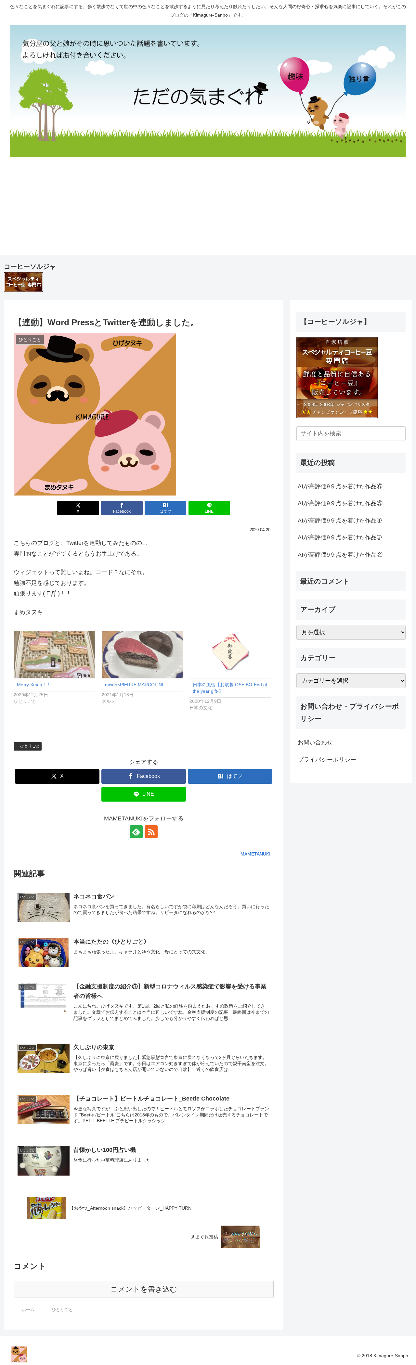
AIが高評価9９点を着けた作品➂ (340, 537)
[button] (399, 433)
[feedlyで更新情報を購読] (136, 831)
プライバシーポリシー (327, 759)
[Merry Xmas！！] (54, 654)
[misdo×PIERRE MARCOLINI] (142, 654)
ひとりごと (30, 746)
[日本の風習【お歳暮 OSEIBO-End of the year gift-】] (230, 654)
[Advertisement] (208, 209)
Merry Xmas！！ (34, 684)
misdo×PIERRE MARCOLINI (134, 684)
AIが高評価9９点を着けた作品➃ (340, 520)
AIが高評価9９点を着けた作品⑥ (340, 486)
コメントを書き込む (143, 1289)
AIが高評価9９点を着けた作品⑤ (340, 503)
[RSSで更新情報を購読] (151, 831)
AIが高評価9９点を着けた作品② (340, 554)
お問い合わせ (315, 742)
